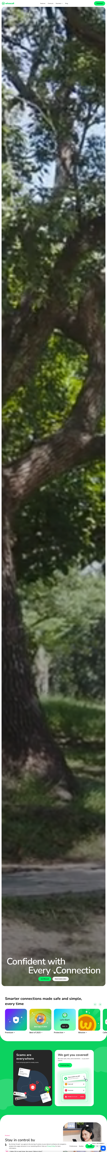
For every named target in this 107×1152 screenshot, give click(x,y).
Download (100, 3)
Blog (66, 3)
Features (42, 3)
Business (58, 3)
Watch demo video (60, 979)
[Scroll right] (100, 1004)
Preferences (73, 1146)
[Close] (97, 1146)
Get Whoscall (45, 979)
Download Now (65, 1065)
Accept (90, 1146)
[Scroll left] (95, 1004)
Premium (50, 3)
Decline (81, 1146)
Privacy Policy (51, 1146)
